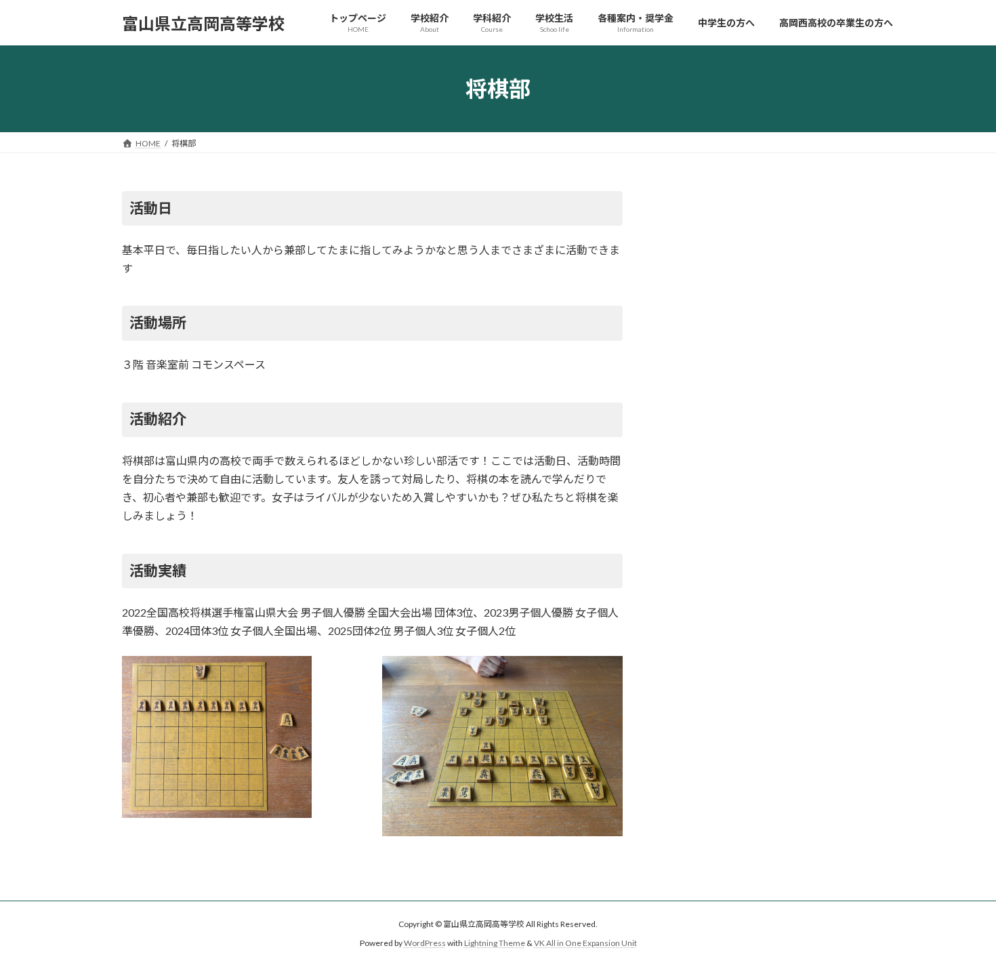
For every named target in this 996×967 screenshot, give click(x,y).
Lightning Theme (494, 944)
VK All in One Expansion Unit (585, 944)
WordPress (425, 944)
